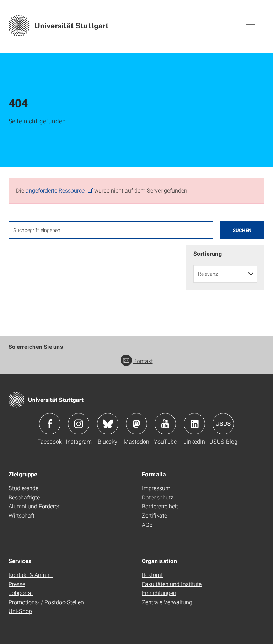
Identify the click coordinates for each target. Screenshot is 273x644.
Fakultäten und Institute (172, 584)
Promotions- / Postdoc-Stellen (46, 602)
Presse (17, 584)
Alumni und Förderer (34, 506)
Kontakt (143, 360)
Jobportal (21, 592)
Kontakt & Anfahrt (31, 574)
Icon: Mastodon (136, 423)
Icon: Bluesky (107, 423)
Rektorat (152, 574)
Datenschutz (157, 497)
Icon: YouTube (165, 423)
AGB (147, 524)
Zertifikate (154, 515)
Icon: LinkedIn (194, 423)
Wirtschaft (21, 515)
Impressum (156, 488)
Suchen (242, 230)
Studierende (23, 488)
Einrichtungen (159, 592)
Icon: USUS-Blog (223, 423)
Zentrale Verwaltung (167, 602)
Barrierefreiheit (160, 506)
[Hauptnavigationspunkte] (250, 24)
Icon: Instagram (78, 423)
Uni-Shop (20, 611)
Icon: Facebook (49, 423)
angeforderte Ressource (56, 190)
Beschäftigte (24, 497)
